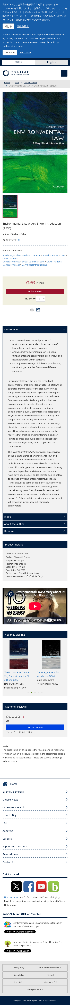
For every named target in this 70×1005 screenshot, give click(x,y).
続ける (8, 26)
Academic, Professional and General (21, 255)
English (51, 62)
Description (11, 329)
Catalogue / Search (13, 807)
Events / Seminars (13, 791)
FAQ (5, 823)
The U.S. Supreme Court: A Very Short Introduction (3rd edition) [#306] (17, 676)
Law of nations (30, 82)
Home (7, 82)
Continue (10, 52)
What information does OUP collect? (53, 967)
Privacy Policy (19, 967)
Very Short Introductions (34, 264)
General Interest (11, 261)
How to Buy (9, 815)
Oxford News (10, 799)
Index (7, 516)
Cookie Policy (19, 975)
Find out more (11, 897)
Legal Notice (18, 982)
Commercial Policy (51, 982)
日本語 (18, 62)
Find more (25, 52)
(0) (19, 239)
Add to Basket (35, 291)
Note (5, 745)
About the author (14, 524)
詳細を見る (23, 26)
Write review (35, 727)
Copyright (51, 975)
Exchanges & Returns (35, 989)
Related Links (10, 854)
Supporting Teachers (15, 846)
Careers (7, 838)
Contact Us (9, 862)
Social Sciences (50, 255)
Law (17, 82)
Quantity (30, 298)
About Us (8, 830)
